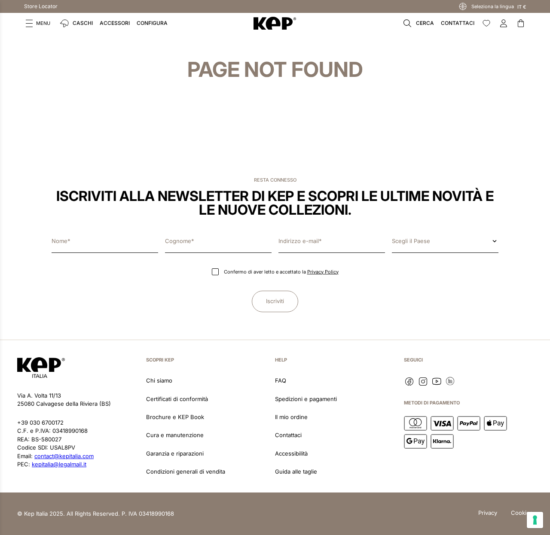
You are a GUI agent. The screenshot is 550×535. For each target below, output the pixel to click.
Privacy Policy (323, 272)
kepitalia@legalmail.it (59, 464)
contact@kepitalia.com (64, 456)
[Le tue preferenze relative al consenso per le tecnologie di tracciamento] (535, 520)
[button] (38, 23)
